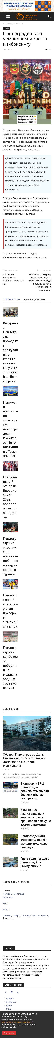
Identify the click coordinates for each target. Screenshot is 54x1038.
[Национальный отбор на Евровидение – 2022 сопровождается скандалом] (10, 466)
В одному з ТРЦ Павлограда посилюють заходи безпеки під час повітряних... (34, 791)
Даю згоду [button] (9, 1033)
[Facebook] (5, 993)
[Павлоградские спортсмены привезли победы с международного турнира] (10, 527)
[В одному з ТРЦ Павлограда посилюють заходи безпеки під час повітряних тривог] (10, 787)
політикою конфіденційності (17, 1022)
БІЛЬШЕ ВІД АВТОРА (34, 299)
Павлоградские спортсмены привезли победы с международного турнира (10, 556)
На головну (8, 23)
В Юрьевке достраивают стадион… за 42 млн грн (13, 279)
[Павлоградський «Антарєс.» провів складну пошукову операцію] (10, 839)
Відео (9, 1005)
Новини (19, 23)
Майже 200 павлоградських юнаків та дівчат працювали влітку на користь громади (35, 817)
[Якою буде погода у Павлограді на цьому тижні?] (10, 862)
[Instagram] (11, 992)
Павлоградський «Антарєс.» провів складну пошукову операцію (33, 841)
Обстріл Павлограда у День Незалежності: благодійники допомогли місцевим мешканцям (24, 760)
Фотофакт (11, 1002)
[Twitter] (17, 993)
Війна (9, 1009)
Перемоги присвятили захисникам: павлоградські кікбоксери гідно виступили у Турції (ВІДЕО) (10, 429)
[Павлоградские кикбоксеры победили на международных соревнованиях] (10, 636)
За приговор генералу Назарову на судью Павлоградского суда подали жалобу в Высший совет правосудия (39, 282)
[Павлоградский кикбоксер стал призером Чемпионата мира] (10, 584)
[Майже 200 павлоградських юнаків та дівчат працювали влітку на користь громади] (10, 813)
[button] (8, 16)
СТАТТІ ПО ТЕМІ (11, 299)
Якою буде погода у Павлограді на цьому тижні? (34, 862)
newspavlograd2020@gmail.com (19, 981)
